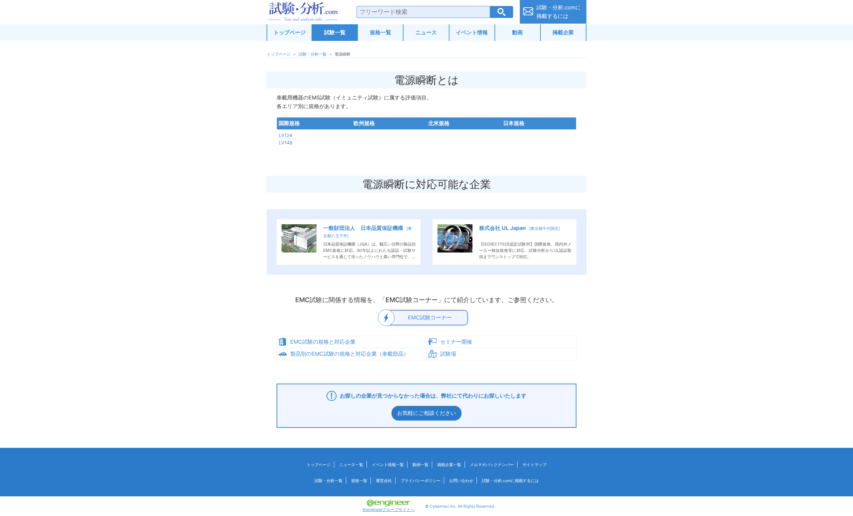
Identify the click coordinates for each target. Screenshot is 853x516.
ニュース (426, 32)
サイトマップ (534, 464)
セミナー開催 (456, 341)
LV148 (286, 142)
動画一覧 (420, 464)
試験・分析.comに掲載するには (510, 480)
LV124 (285, 135)
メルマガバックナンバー (492, 464)
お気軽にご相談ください (426, 413)
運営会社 (384, 480)
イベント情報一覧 (388, 464)
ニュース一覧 (351, 464)
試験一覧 (335, 32)
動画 (517, 32)
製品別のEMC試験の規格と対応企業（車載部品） (349, 353)
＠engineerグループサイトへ (388, 509)
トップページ (290, 32)
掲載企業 (563, 32)
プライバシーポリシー (420, 480)
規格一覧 (380, 32)
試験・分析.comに (558, 11)
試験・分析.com (303, 12)
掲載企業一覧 (449, 464)
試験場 (448, 353)
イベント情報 (472, 32)
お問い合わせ (461, 480)
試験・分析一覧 (313, 54)
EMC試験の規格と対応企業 (323, 341)
